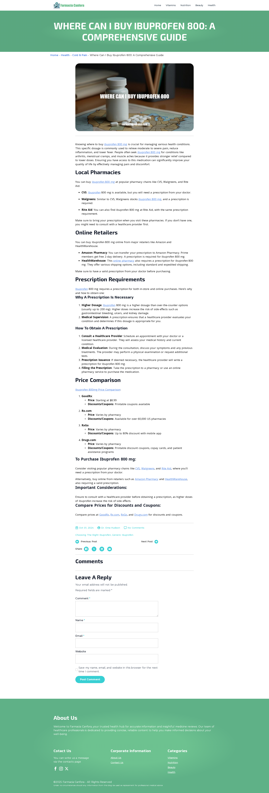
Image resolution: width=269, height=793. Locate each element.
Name (80, 620)
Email (79, 636)
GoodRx (104, 514)
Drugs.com (141, 514)
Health (211, 5)
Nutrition (185, 5)
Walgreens (147, 468)
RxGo (124, 514)
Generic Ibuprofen (122, 535)
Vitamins (171, 5)
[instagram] (61, 769)
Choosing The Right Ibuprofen (93, 535)
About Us (116, 757)
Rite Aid (166, 468)
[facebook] (55, 769)
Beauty (199, 5)
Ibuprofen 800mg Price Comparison (97, 389)
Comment (82, 598)
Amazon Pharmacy (146, 479)
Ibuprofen (94, 192)
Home (157, 5)
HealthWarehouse (176, 479)
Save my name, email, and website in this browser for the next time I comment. (118, 669)
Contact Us (117, 762)
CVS (137, 468)
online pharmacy (123, 260)
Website (80, 651)
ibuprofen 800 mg (115, 144)
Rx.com (114, 514)
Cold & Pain (79, 55)
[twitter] (66, 769)
